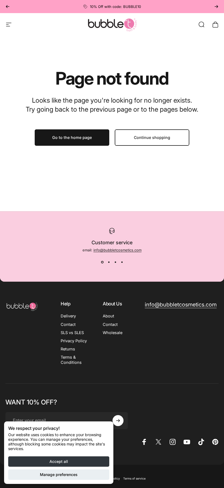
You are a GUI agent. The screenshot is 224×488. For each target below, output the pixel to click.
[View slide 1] (102, 262)
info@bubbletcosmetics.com (117, 250)
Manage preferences (59, 474)
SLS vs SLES (72, 332)
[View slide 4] (122, 262)
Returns (68, 349)
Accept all (58, 461)
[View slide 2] (108, 262)
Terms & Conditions (71, 360)
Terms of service (134, 478)
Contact (68, 324)
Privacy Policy (74, 340)
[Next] (216, 6)
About (108, 316)
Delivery (68, 316)
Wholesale (112, 332)
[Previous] (8, 6)
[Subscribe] (118, 420)
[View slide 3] (115, 262)
